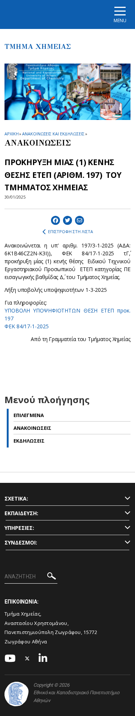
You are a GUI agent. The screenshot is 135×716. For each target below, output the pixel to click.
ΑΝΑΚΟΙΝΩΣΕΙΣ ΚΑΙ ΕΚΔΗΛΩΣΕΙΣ (53, 134)
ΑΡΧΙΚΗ (11, 134)
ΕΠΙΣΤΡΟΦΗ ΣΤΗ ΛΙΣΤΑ (70, 231)
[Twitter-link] (27, 658)
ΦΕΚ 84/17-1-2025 (26, 326)
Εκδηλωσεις (29, 440)
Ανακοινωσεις (32, 428)
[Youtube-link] (10, 659)
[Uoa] (16, 694)
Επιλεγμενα (29, 415)
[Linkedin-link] (43, 659)
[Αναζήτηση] (51, 577)
